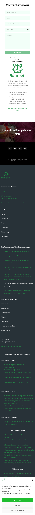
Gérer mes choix (17, 511)
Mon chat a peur (9, 367)
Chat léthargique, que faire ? (14, 365)
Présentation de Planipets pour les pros (17, 251)
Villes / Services (6, 241)
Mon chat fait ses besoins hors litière (16, 445)
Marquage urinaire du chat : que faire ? (17, 447)
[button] (32, 480)
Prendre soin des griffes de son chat (16, 382)
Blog (3, 191)
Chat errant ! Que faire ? (12, 370)
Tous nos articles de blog (9, 198)
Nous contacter (6, 196)
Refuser (17, 505)
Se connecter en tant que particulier (13, 203)
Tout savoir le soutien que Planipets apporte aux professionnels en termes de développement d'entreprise (18, 276)
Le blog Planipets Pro (11, 256)
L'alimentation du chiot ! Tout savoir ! (17, 406)
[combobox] (17, 30)
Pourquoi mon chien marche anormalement (19, 398)
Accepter (17, 500)
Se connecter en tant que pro (11, 346)
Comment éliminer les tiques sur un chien (18, 396)
